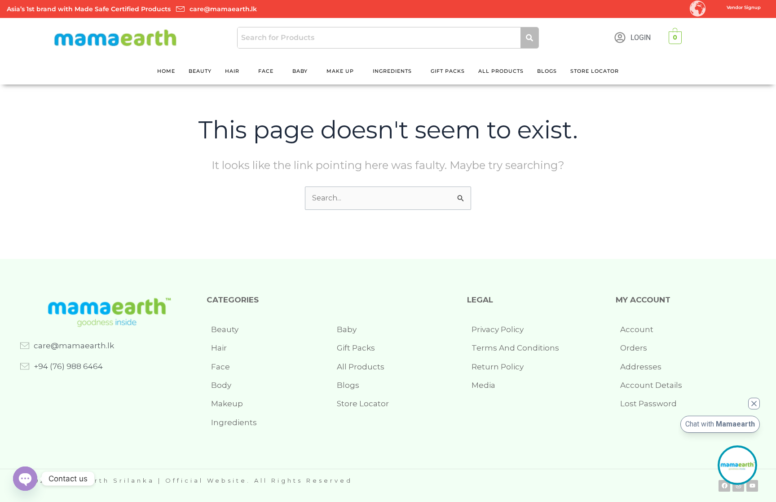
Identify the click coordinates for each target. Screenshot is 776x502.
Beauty (200, 71)
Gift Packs (448, 71)
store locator (594, 71)
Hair (232, 71)
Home (166, 71)
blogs (547, 71)
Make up (340, 71)
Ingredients (392, 71)
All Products (501, 71)
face (265, 71)
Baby (300, 71)
